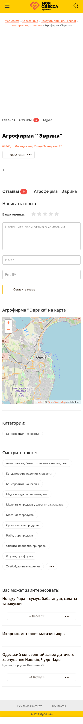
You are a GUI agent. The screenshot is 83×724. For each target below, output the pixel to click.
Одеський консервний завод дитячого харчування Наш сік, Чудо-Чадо (38, 657)
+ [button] (8, 323)
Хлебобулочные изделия (23, 566)
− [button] (8, 330)
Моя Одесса (12, 20)
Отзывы (25, 120)
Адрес (47, 120)
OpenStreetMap (56, 402)
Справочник (30, 20)
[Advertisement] (41, 71)
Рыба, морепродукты (20, 535)
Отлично (53, 214)
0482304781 (18, 155)
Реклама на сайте (29, 706)
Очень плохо (30, 214)
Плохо (36, 214)
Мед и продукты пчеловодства (26, 494)
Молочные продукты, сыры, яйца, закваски (35, 504)
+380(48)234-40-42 (41, 677)
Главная (8, 120)
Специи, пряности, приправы (26, 546)
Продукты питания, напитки (58, 20)
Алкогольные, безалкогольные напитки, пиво (37, 463)
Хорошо (47, 214)
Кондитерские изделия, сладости (29, 473)
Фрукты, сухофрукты (19, 556)
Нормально (42, 214)
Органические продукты (22, 525)
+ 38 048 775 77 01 (41, 616)
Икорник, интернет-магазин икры (33, 633)
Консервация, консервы (27, 25)
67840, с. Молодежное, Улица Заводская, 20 (32, 146)
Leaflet (39, 402)
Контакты (59, 706)
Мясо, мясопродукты (20, 515)
